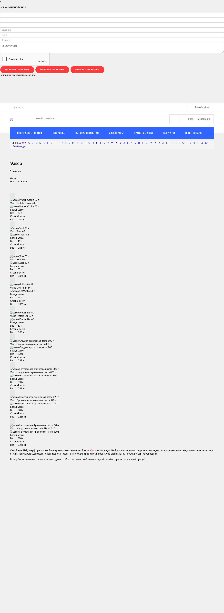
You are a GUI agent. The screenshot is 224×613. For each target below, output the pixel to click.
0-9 (24, 143)
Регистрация (203, 119)
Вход (190, 119)
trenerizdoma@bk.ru (44, 118)
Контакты (18, 108)
